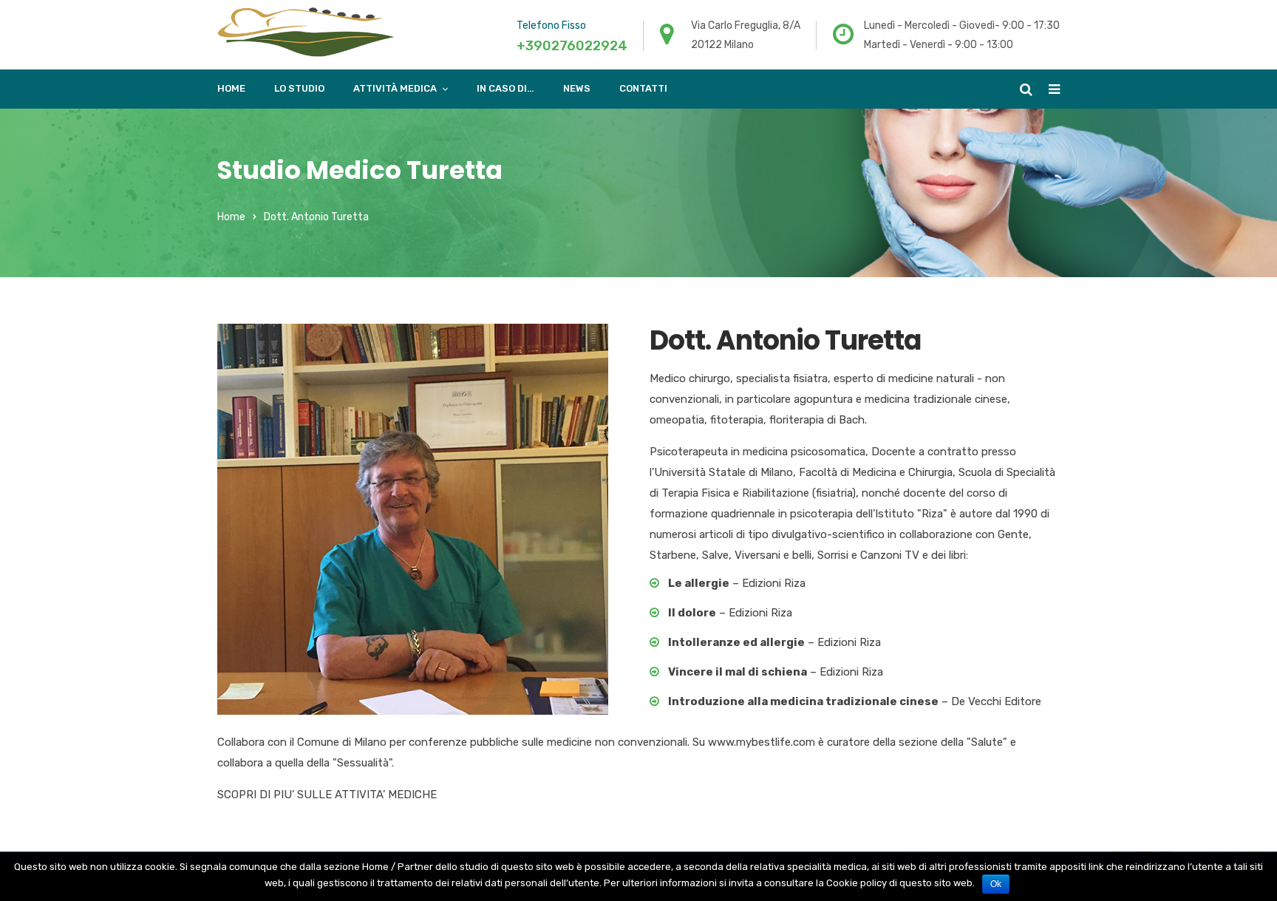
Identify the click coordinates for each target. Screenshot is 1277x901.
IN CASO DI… (505, 88)
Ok (995, 884)
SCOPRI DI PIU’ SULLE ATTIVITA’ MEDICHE (327, 794)
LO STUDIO (299, 88)
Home (231, 88)
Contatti (643, 88)
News (576, 88)
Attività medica (395, 88)
